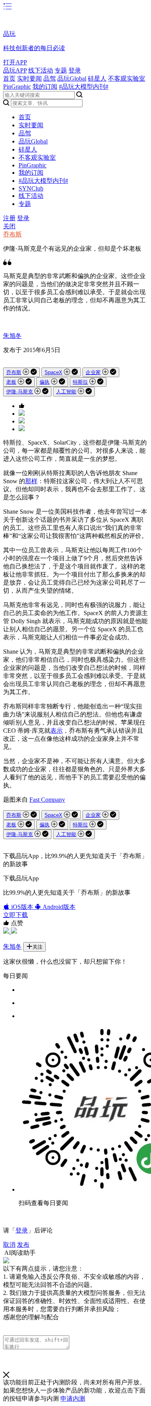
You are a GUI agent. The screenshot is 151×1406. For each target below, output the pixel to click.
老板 (11, 382)
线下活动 (40, 70)
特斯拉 (80, 382)
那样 (31, 481)
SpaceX (53, 372)
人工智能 (66, 391)
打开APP (15, 62)
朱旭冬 (12, 335)
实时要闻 (29, 78)
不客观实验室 (126, 78)
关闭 (9, 226)
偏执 (44, 382)
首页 (9, 78)
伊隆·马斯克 (19, 391)
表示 (56, 730)
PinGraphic (17, 86)
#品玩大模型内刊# (83, 86)
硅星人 (97, 78)
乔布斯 (12, 234)
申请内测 (72, 1398)
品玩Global (71, 78)
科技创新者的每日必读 (34, 48)
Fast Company (47, 799)
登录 (75, 70)
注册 (9, 218)
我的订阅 (45, 86)
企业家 (93, 372)
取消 (9, 1244)
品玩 (9, 33)
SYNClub (31, 188)
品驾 (49, 78)
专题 (61, 70)
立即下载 (15, 915)
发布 (23, 1244)
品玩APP (15, 70)
